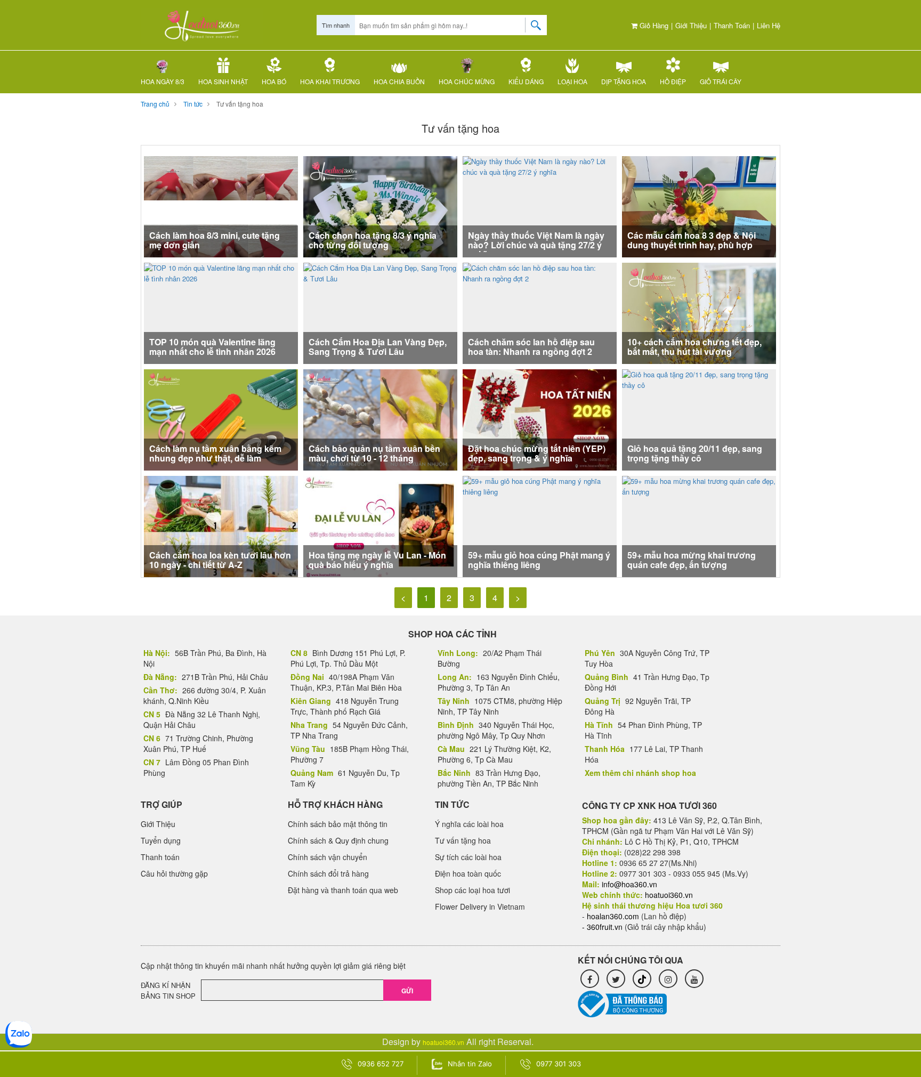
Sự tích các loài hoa (468, 857)
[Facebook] (589, 978)
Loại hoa (572, 81)
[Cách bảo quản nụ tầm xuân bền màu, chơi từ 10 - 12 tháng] (380, 420)
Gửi (407, 990)
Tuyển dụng (161, 840)
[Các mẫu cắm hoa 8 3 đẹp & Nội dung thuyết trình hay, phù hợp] (699, 206)
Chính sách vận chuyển (327, 857)
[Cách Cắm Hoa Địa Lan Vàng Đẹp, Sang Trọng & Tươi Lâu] (380, 312)
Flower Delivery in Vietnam (480, 906)
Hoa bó (274, 81)
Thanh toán (732, 25)
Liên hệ (768, 25)
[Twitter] (616, 978)
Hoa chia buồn (399, 81)
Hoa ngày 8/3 (162, 81)
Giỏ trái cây (720, 81)
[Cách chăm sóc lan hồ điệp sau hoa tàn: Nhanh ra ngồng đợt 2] (540, 312)
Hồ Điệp (673, 81)
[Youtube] (694, 978)
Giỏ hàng (652, 25)
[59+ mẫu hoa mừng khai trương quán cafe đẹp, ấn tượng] (699, 525)
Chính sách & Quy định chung (338, 840)
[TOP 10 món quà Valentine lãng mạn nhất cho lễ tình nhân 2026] (221, 312)
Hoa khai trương (330, 81)
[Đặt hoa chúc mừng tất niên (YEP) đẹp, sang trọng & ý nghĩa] (540, 420)
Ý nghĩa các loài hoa (469, 824)
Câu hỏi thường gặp (174, 873)
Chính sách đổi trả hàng (328, 873)
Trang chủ (155, 103)
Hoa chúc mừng (467, 81)
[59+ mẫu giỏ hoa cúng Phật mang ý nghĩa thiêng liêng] (540, 525)
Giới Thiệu (691, 25)
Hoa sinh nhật (223, 81)
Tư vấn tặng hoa (239, 103)
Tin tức (193, 103)
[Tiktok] (642, 978)
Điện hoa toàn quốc (468, 873)
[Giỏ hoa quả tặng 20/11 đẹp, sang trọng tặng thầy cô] (699, 419)
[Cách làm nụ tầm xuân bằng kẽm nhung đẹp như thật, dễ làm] (221, 420)
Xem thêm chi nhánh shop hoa (640, 772)
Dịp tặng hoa (623, 81)
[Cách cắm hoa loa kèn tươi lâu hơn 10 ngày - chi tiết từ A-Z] (221, 526)
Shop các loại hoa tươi (472, 890)
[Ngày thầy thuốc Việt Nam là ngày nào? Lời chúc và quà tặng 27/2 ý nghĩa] (540, 205)
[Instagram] (668, 978)
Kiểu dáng (526, 81)
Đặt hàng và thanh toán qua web (343, 890)
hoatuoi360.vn (443, 1042)
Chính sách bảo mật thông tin (337, 824)
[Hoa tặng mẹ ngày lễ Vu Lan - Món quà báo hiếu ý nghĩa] (380, 526)
